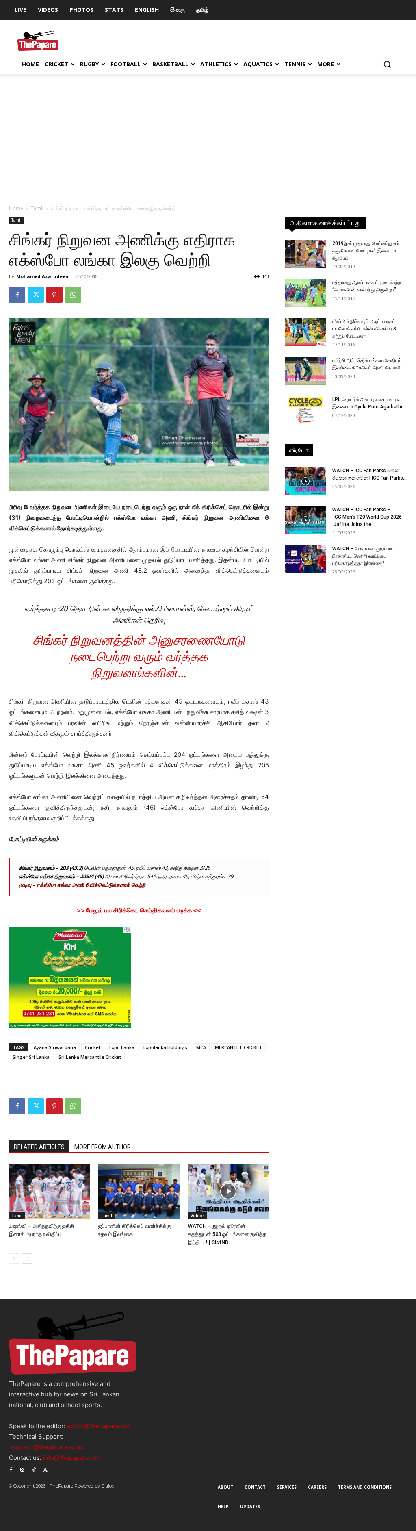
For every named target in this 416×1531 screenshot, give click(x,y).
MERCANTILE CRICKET (238, 1047)
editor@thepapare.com (100, 1426)
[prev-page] (14, 1258)
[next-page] (27, 1258)
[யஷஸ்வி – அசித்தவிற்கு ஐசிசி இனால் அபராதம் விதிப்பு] (49, 1191)
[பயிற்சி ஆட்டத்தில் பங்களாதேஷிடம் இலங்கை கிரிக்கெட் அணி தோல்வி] (305, 371)
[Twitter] (36, 295)
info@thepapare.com (73, 1458)
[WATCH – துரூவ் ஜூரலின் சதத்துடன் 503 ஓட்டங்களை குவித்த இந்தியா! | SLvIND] (228, 1191)
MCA (201, 1047)
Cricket (92, 1047)
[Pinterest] (54, 295)
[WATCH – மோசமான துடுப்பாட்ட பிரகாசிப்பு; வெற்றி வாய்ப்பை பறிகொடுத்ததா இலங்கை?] (305, 559)
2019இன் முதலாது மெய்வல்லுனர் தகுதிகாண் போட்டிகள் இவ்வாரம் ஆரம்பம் (365, 251)
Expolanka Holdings (165, 1047)
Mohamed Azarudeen (42, 276)
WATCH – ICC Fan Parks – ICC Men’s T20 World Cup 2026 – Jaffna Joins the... (369, 517)
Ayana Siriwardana (55, 1047)
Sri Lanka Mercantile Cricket (89, 1057)
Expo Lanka (121, 1047)
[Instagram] (22, 1468)
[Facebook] (17, 295)
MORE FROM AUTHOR (102, 1147)
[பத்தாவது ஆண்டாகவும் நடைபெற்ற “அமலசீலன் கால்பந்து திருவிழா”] (305, 293)
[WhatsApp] (73, 295)
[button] (387, 64)
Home (16, 208)
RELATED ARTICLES (39, 1147)
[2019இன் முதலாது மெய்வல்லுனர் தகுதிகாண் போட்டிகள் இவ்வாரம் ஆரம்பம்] (305, 254)
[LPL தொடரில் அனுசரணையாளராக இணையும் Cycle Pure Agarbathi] (305, 410)
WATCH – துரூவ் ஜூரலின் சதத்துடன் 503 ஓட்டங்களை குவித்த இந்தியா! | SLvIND (227, 1234)
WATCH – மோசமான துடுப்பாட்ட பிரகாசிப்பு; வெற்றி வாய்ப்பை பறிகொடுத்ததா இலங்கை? (364, 556)
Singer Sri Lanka (31, 1057)
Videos (198, 1215)
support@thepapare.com (46, 1447)
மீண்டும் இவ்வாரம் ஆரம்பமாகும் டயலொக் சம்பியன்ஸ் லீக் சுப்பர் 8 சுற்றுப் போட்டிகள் (364, 329)
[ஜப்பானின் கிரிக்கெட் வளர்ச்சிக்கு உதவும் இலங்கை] (138, 1191)
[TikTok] (33, 1468)
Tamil (37, 208)
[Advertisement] (208, 135)
